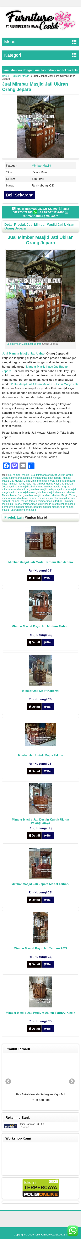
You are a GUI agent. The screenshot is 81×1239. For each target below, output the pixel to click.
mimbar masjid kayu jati (22, 483)
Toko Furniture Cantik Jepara (50, 1234)
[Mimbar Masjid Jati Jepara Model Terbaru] (40, 877)
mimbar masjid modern (37, 495)
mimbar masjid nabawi (15, 498)
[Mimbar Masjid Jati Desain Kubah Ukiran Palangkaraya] (40, 813)
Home (5, 76)
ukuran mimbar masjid (23, 509)
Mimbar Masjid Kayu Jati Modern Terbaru (41, 626)
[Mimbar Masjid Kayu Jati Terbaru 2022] (40, 942)
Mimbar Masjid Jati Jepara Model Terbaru (40, 884)
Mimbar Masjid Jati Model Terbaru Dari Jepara (40, 562)
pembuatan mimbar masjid (17, 506)
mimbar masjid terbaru (50, 501)
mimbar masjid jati (21, 477)
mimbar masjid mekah (23, 492)
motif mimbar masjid (63, 504)
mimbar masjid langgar (56, 486)
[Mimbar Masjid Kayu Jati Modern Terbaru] (40, 620)
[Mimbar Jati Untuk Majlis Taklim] (40, 744)
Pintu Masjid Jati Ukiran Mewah (31, 384)
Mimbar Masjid (21, 76)
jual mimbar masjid (18, 475)
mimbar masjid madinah (15, 489)
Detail (36, 578)
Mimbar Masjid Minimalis (51, 492)
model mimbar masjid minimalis (33, 504)
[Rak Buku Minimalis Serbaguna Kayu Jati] (40, 1073)
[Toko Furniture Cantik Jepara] (40, 30)
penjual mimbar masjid (46, 506)
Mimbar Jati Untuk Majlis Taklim (40, 755)
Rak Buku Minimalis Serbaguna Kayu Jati (40, 1094)
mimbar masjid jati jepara (47, 477)
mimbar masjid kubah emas (26, 486)
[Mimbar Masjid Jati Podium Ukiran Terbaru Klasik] (40, 1006)
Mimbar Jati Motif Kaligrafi (40, 690)
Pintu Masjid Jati (67, 384)
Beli (49, 578)
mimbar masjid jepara (44, 480)
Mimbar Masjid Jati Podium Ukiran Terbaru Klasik (40, 1012)
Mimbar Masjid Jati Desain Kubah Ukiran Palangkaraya (40, 821)
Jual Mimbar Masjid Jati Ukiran (24, 343)
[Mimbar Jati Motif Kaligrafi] (40, 684)
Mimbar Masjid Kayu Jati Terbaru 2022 (41, 948)
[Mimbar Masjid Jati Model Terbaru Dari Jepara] (40, 555)
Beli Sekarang (19, 195)
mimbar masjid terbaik (24, 501)
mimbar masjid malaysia (44, 489)
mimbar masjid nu (39, 498)
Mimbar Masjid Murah (64, 495)
